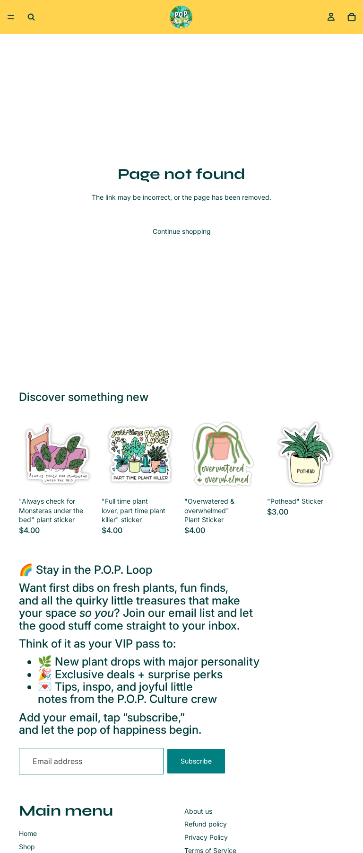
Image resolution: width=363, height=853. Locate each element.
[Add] (81, 478)
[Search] (31, 17)
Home (28, 833)
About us (198, 811)
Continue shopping (182, 231)
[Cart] (351, 17)
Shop (27, 847)
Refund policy (205, 824)
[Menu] (11, 17)
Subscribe (196, 761)
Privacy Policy (206, 837)
